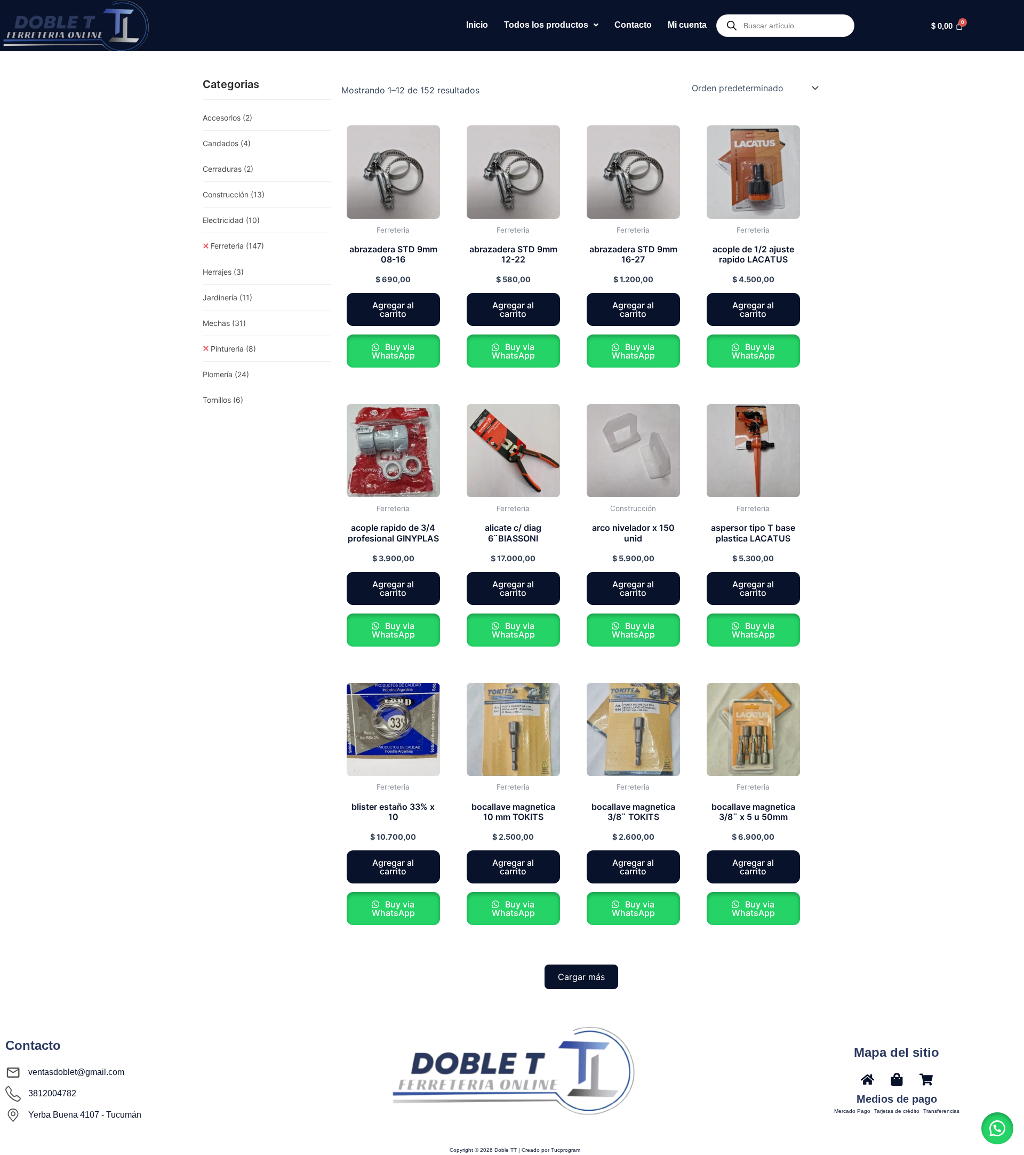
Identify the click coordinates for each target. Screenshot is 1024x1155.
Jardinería (227, 297)
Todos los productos (546, 24)
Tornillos (223, 399)
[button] (551, 25)
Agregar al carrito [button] (393, 309)
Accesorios (227, 117)
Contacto (633, 24)
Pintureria (233, 348)
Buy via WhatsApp (393, 351)
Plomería (226, 374)
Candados (227, 143)
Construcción (234, 194)
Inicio (477, 24)
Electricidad (231, 220)
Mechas (224, 323)
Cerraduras (228, 168)
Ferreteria (237, 245)
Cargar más (581, 976)
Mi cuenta (687, 24)
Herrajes (223, 271)
